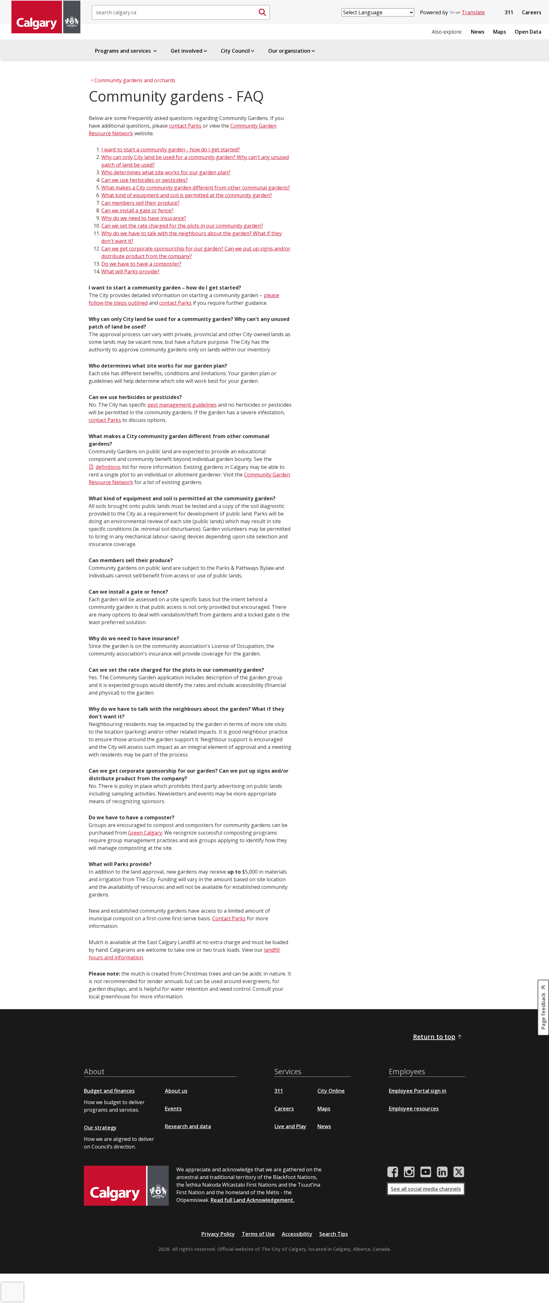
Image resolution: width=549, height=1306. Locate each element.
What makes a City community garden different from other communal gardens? (195, 187)
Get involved (186, 50)
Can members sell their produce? (140, 202)
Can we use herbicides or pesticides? (144, 180)
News (478, 31)
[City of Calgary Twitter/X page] (458, 1172)
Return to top (434, 1036)
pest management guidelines (182, 404)
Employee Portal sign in (417, 1090)
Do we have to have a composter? (141, 263)
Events (173, 1108)
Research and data (188, 1126)
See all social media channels (426, 1188)
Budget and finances (109, 1090)
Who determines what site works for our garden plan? (165, 172)
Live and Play (290, 1126)
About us (176, 1090)
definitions (108, 466)
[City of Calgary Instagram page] (409, 1172)
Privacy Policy (218, 1233)
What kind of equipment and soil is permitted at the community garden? (186, 195)
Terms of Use (258, 1233)
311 (509, 12)
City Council (235, 50)
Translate (473, 12)
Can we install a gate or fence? (137, 210)
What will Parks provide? (130, 271)
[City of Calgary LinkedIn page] (442, 1172)
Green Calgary (145, 832)
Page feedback (543, 1010)
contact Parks (185, 125)
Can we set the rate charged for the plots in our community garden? (182, 225)
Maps (499, 31)
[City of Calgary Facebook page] (392, 1172)
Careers (531, 12)
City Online (331, 1090)
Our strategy (100, 1127)
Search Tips (333, 1233)
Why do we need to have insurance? (143, 218)
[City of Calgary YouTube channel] (425, 1172)
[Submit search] (262, 12)
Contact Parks (229, 918)
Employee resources (414, 1108)
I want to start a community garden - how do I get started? (170, 149)
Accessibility (297, 1233)
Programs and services (123, 50)
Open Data (528, 31)
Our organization (289, 50)
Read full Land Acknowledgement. (253, 1199)
